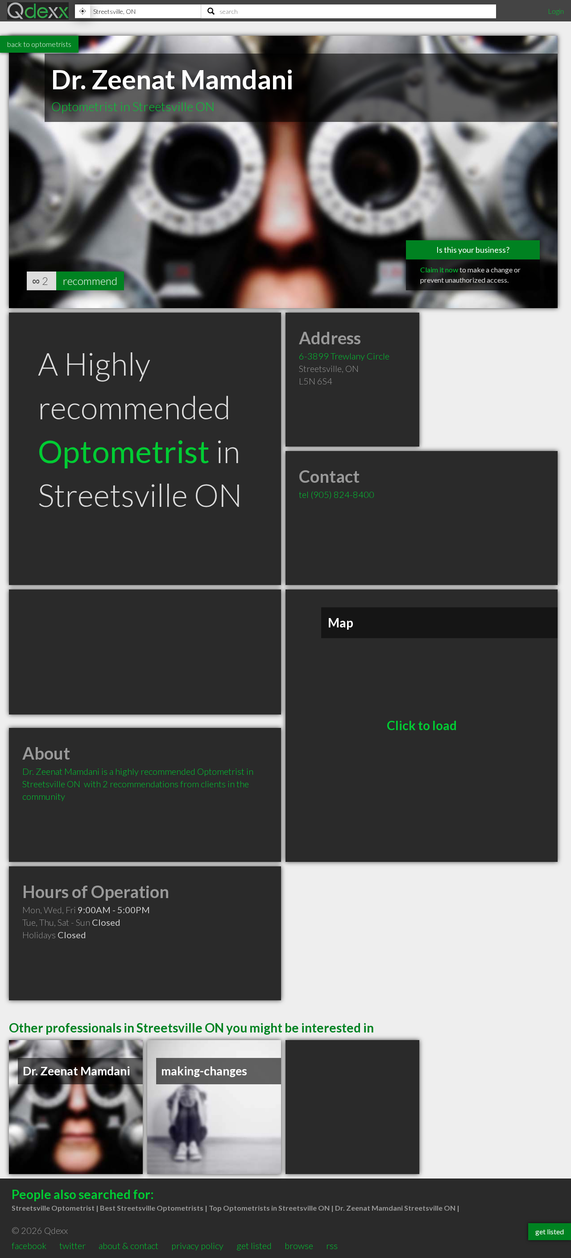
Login (556, 11)
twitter (72, 1245)
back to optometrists (39, 44)
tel (336, 494)
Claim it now (439, 269)
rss (332, 1245)
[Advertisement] (145, 652)
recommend (90, 280)
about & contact (128, 1245)
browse (299, 1245)
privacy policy (197, 1245)
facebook (29, 1245)
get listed (254, 1245)
